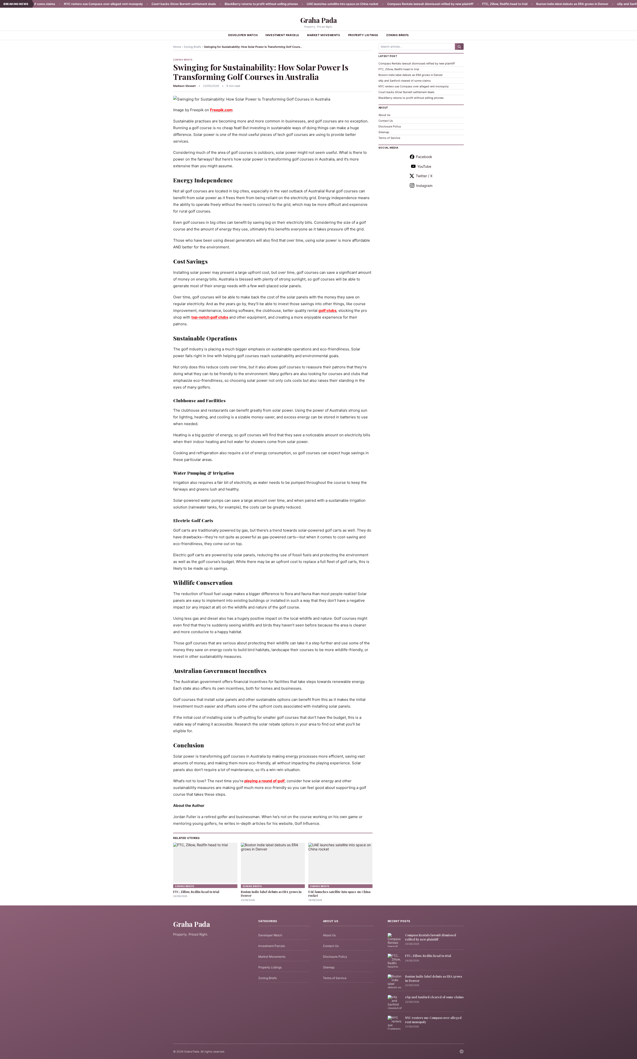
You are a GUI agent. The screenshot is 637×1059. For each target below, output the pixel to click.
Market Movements (323, 35)
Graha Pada (318, 20)
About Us (384, 115)
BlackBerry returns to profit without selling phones (230, 4)
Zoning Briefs (397, 35)
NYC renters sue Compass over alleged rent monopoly (72, 4)
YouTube (424, 166)
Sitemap (383, 132)
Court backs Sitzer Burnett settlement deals (152, 4)
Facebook (424, 157)
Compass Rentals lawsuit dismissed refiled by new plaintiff (399, 4)
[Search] (459, 46)
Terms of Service (389, 138)
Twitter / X (424, 176)
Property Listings (363, 35)
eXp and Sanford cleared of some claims (404, 80)
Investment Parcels (282, 35)
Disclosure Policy (389, 126)
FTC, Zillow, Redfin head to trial (473, 4)
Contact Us (385, 120)
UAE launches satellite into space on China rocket (311, 4)
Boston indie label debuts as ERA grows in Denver (541, 4)
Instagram (424, 185)
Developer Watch (243, 35)
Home (177, 47)
